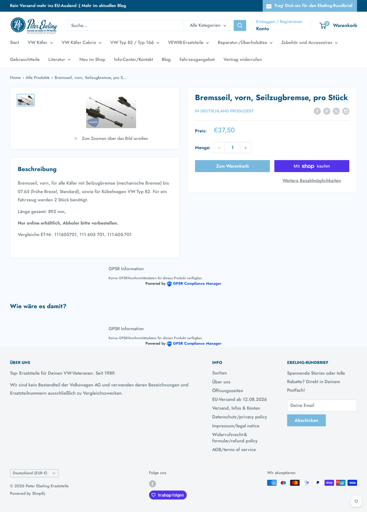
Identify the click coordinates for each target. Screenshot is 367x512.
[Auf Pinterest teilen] (326, 111)
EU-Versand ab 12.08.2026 (239, 399)
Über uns (221, 382)
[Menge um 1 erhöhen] (245, 148)
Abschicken (306, 420)
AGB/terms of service (234, 449)
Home (15, 77)
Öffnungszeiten (227, 390)
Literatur (56, 59)
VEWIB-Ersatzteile (185, 42)
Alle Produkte (38, 77)
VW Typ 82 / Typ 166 (132, 42)
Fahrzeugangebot (197, 59)
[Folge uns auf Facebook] (152, 483)
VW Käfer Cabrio (79, 42)
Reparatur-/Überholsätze (242, 42)
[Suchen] (240, 25)
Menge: (203, 147)
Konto (262, 28)
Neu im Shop (92, 59)
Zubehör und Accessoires (306, 42)
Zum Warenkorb (232, 166)
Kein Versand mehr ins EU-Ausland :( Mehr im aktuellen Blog (68, 5)
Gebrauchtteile (25, 59)
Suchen (219, 373)
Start (14, 42)
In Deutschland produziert (224, 111)
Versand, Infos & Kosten (236, 408)
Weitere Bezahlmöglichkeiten (312, 181)
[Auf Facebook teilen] (317, 111)
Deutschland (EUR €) (30, 473)
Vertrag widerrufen (242, 59)
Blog (166, 59)
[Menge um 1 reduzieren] (219, 148)
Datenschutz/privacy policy (239, 417)
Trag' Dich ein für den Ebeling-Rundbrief (313, 5)
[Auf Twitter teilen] (336, 111)
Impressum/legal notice (235, 426)
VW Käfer (37, 42)
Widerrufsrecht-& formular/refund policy (235, 437)
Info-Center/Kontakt (133, 59)
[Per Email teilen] (345, 111)
